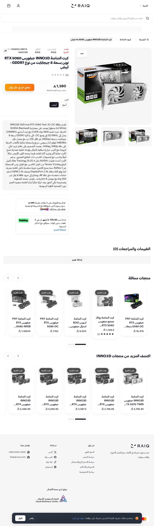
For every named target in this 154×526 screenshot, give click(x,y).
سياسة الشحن (88, 457)
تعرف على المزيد (78, 518)
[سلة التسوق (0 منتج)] (9, 6)
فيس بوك (48, 457)
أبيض (54, 104)
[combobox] (71, 18)
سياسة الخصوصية (86, 472)
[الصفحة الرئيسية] (80, 6)
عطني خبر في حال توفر (19, 87)
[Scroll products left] (18, 277)
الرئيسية (142, 39)
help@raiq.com (18, 457)
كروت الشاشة (125, 39)
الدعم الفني (89, 452)
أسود (64, 104)
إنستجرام (48, 467)
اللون (66, 99)
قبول (20, 518)
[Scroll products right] (8, 277)
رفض (31, 518)
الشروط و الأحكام (87, 467)
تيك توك (49, 462)
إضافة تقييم (77, 259)
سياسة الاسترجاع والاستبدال (82, 462)
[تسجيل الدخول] (18, 6)
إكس (50, 452)
